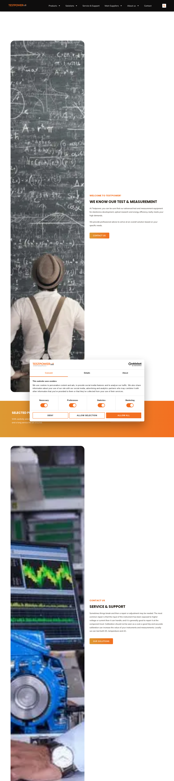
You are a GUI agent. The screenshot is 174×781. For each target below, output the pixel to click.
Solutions (69, 5)
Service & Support (91, 5)
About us (131, 5)
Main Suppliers (112, 5)
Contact (148, 5)
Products (53, 5)
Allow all (124, 415)
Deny (50, 415)
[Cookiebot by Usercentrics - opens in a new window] (130, 364)
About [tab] (125, 373)
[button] (164, 6)
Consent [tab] (49, 373)
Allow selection (87, 415)
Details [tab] (87, 373)
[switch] (72, 405)
